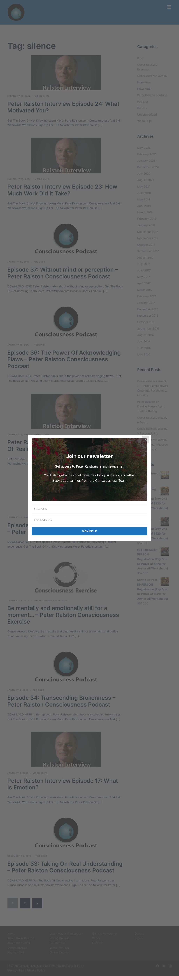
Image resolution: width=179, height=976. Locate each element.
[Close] (145, 439)
